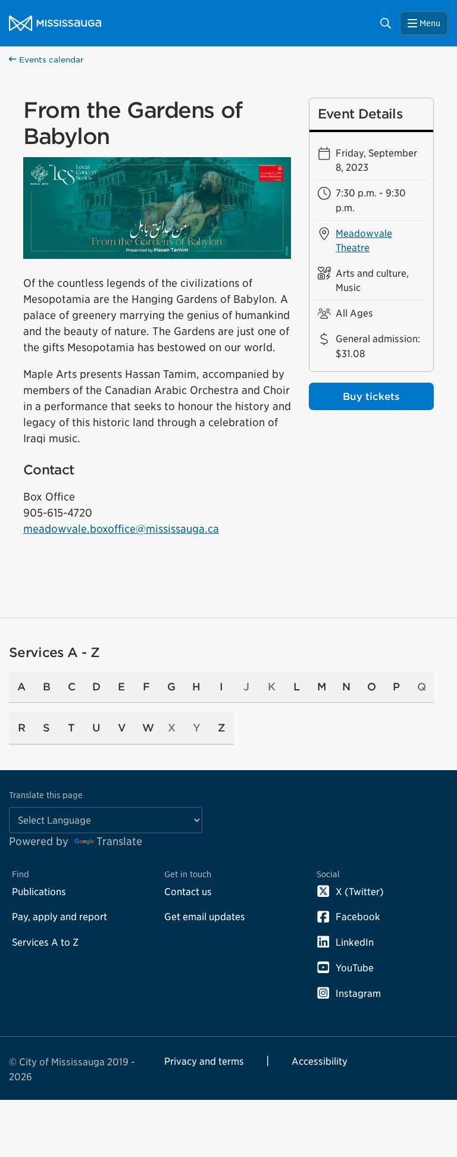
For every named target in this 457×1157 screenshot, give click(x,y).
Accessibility (320, 1061)
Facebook (358, 917)
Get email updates (204, 917)
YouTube (355, 968)
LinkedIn (355, 942)
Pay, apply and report (59, 917)
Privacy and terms (204, 1061)
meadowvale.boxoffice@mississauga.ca (121, 529)
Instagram (358, 993)
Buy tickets (371, 396)
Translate (119, 841)
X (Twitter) (360, 892)
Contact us (188, 892)
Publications (39, 892)
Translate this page (46, 795)
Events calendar (50, 59)
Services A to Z (45, 942)
